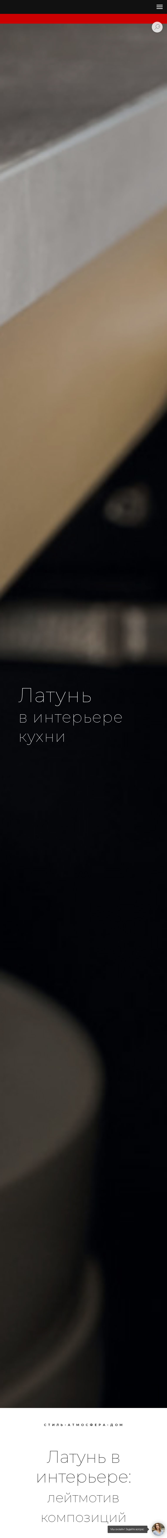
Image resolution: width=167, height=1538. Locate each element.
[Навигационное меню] (160, 7)
